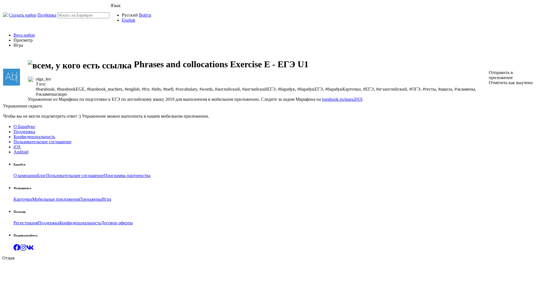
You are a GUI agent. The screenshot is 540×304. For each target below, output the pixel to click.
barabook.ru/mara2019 (342, 99)
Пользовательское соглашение (42, 141)
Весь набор (24, 35)
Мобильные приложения (56, 199)
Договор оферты (117, 222)
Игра (106, 199)
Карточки (23, 199)
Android (21, 151)
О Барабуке (24, 126)
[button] (17, 248)
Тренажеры (91, 199)
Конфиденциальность (34, 136)
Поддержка (24, 131)
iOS (17, 146)
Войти (145, 15)
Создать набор (22, 15)
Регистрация (26, 222)
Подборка (46, 15)
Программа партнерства (127, 175)
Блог (41, 175)
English (128, 20)
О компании (25, 175)
